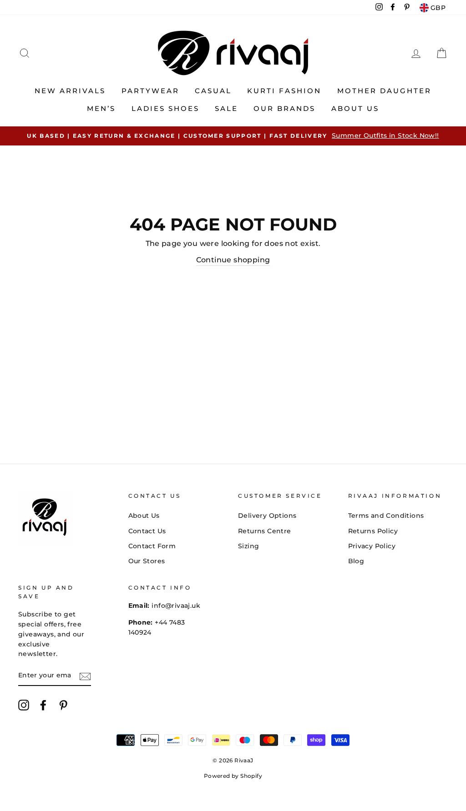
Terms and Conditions (386, 515)
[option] (233, 136)
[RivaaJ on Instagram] (23, 705)
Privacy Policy (372, 546)
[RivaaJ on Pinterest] (63, 705)
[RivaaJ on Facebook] (43, 705)
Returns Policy (373, 531)
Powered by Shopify (233, 775)
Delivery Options (267, 515)
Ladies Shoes (165, 108)
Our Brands (284, 108)
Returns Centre (264, 531)
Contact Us (147, 531)
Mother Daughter (384, 90)
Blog (356, 561)
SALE (226, 108)
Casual (213, 90)
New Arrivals (70, 90)
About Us (355, 108)
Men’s (101, 108)
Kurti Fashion (284, 90)
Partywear (150, 90)
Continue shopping (233, 259)
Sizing (248, 546)
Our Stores (146, 561)
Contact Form (152, 546)
